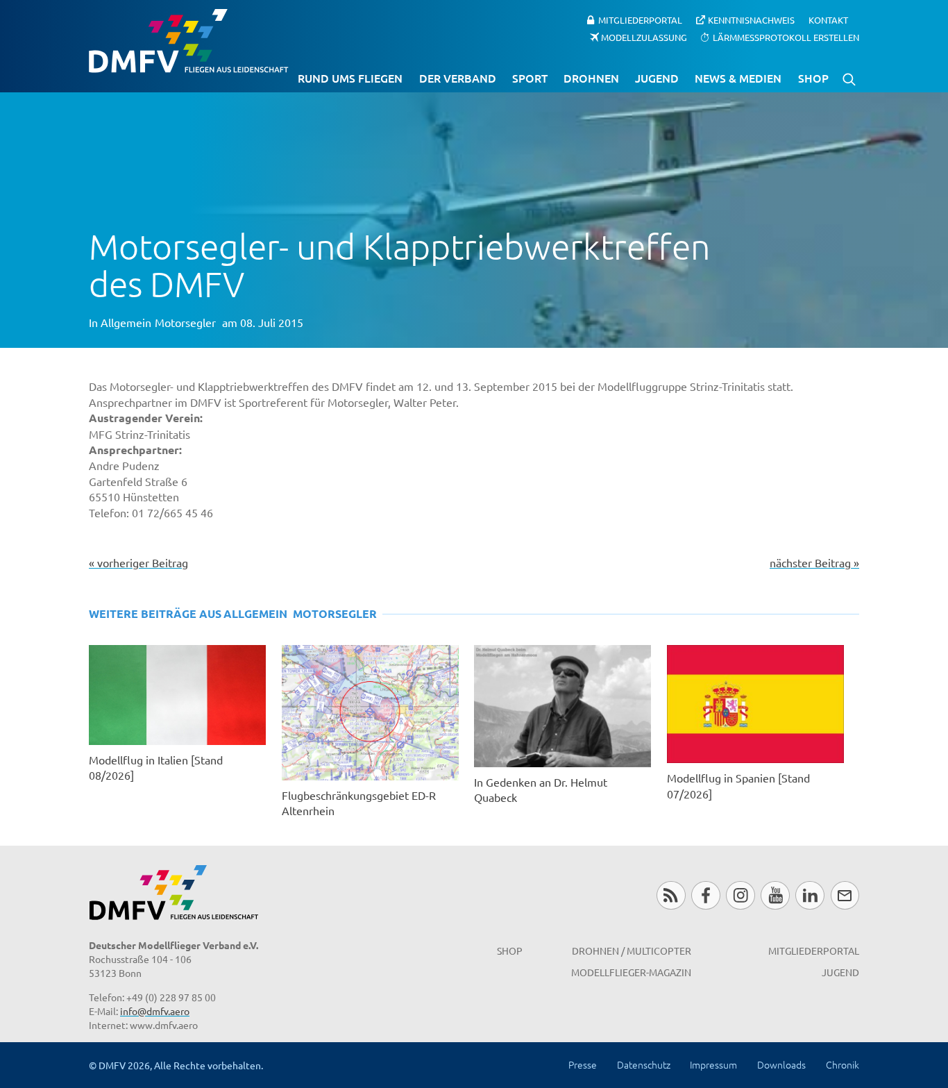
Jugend (657, 77)
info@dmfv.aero (154, 1011)
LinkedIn (809, 895)
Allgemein (126, 322)
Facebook (705, 895)
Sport (530, 77)
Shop (813, 77)
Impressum (713, 1064)
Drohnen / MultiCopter (631, 950)
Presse (582, 1064)
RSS (671, 895)
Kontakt (828, 20)
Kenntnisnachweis (751, 20)
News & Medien (738, 77)
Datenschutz (643, 1064)
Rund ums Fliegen (350, 77)
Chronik (842, 1064)
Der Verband (457, 77)
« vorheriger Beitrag (138, 562)
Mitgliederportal (640, 20)
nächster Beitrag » (814, 562)
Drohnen (591, 77)
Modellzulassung (644, 36)
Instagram (740, 895)
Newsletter (845, 895)
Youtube (775, 895)
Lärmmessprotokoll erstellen (786, 36)
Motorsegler (185, 322)
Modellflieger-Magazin (631, 972)
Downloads (781, 1064)
